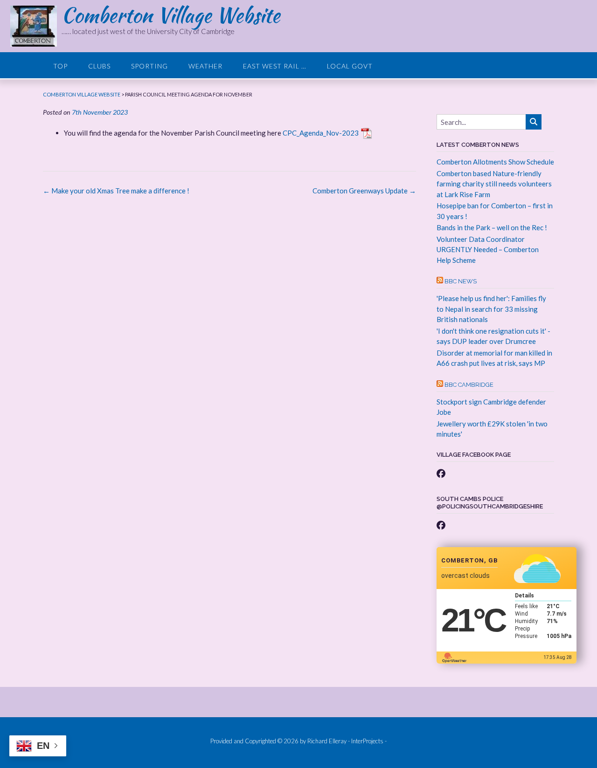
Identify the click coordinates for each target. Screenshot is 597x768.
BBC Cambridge (468, 384)
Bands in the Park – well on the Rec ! (492, 227)
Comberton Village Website (171, 15)
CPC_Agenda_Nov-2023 (321, 133)
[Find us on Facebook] (441, 473)
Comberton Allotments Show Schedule (495, 162)
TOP (60, 66)
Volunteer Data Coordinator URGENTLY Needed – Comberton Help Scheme (488, 249)
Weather (205, 66)
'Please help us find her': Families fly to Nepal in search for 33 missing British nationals (491, 308)
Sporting (149, 66)
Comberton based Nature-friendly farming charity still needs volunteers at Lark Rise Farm (494, 184)
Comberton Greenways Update (364, 190)
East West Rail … (274, 66)
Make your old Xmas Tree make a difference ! (116, 190)
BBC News (460, 281)
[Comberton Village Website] (36, 26)
